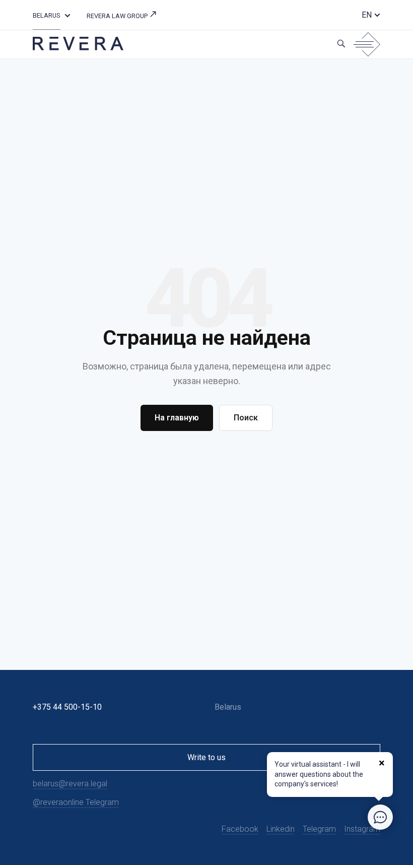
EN (367, 15)
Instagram (362, 829)
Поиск (246, 417)
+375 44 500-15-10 (67, 707)
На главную (177, 417)
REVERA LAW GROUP (118, 16)
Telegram (319, 829)
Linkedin (280, 829)
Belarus (46, 15)
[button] (67, 15)
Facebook (240, 829)
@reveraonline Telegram (76, 802)
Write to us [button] (206, 757)
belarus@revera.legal (70, 783)
